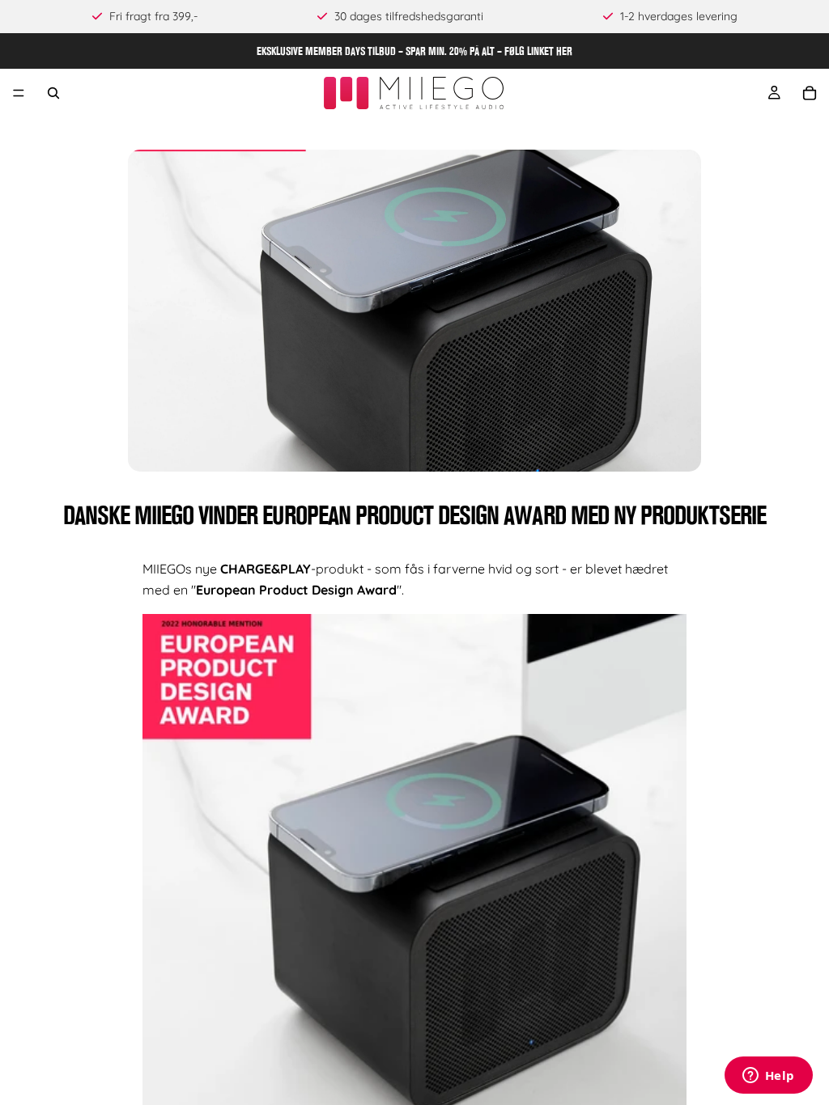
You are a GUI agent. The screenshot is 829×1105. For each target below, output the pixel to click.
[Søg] (53, 93)
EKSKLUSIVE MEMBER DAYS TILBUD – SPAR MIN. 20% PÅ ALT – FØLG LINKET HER (414, 50)
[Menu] (18, 93)
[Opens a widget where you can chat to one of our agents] (768, 1076)
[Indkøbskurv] (809, 93)
